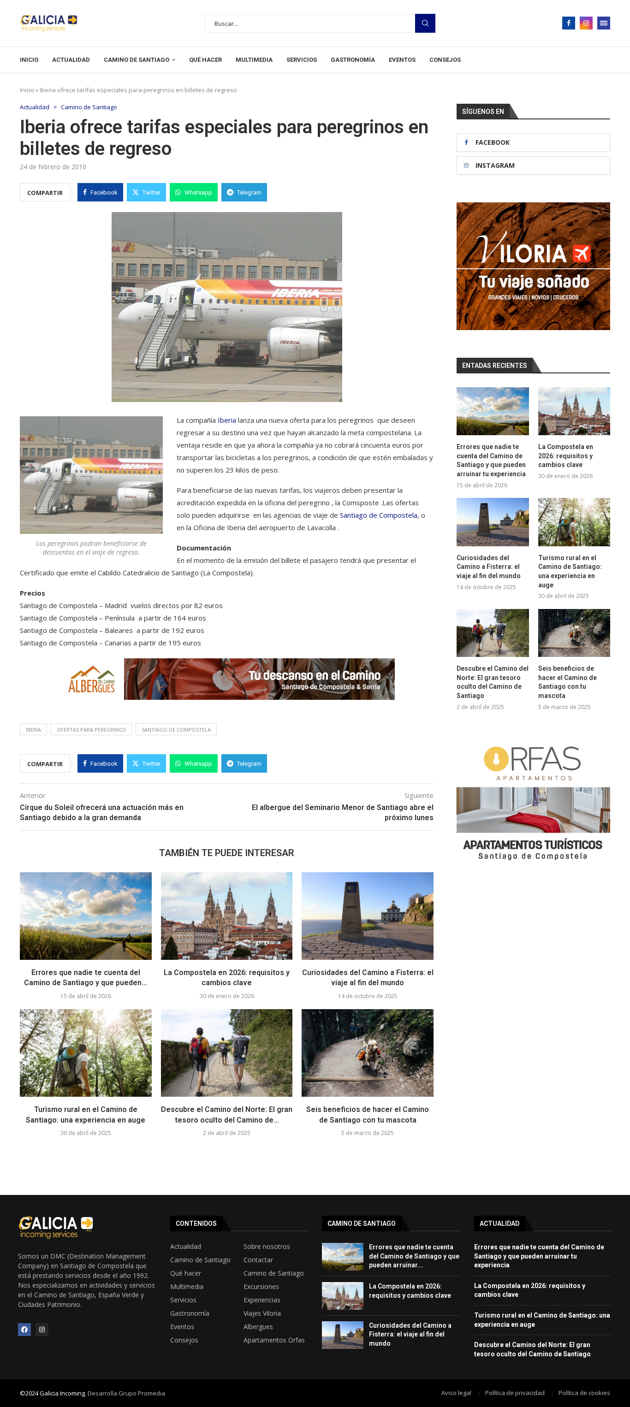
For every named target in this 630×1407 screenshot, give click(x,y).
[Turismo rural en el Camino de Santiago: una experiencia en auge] (86, 1053)
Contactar (258, 1260)
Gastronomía (353, 59)
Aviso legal (456, 1393)
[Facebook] (568, 23)
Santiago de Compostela (378, 515)
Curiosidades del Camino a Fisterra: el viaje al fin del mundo (489, 566)
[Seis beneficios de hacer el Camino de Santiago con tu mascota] (368, 1053)
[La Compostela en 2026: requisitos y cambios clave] (227, 916)
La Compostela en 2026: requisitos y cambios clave (565, 455)
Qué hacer (205, 59)
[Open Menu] (603, 23)
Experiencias (262, 1300)
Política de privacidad (515, 1393)
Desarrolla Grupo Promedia (126, 1393)
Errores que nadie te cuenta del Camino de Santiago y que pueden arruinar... (414, 1256)
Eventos (402, 59)
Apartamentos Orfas (274, 1340)
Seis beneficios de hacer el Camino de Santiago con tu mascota (567, 682)
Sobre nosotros (267, 1246)
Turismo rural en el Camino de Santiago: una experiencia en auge (570, 571)
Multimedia (254, 59)
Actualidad (71, 59)
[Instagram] (586, 23)
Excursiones (261, 1286)
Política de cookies (584, 1393)
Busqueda (425, 23)
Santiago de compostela (176, 729)
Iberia (227, 420)
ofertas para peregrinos (91, 729)
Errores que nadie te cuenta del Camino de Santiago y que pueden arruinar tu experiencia (491, 460)
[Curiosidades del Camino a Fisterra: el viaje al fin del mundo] (368, 916)
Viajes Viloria (262, 1313)
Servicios (301, 59)
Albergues (258, 1327)
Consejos (445, 59)
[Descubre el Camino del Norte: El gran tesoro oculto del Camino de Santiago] (227, 1053)
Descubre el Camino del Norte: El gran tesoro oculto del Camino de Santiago (493, 682)
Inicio (29, 59)
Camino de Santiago (136, 59)
